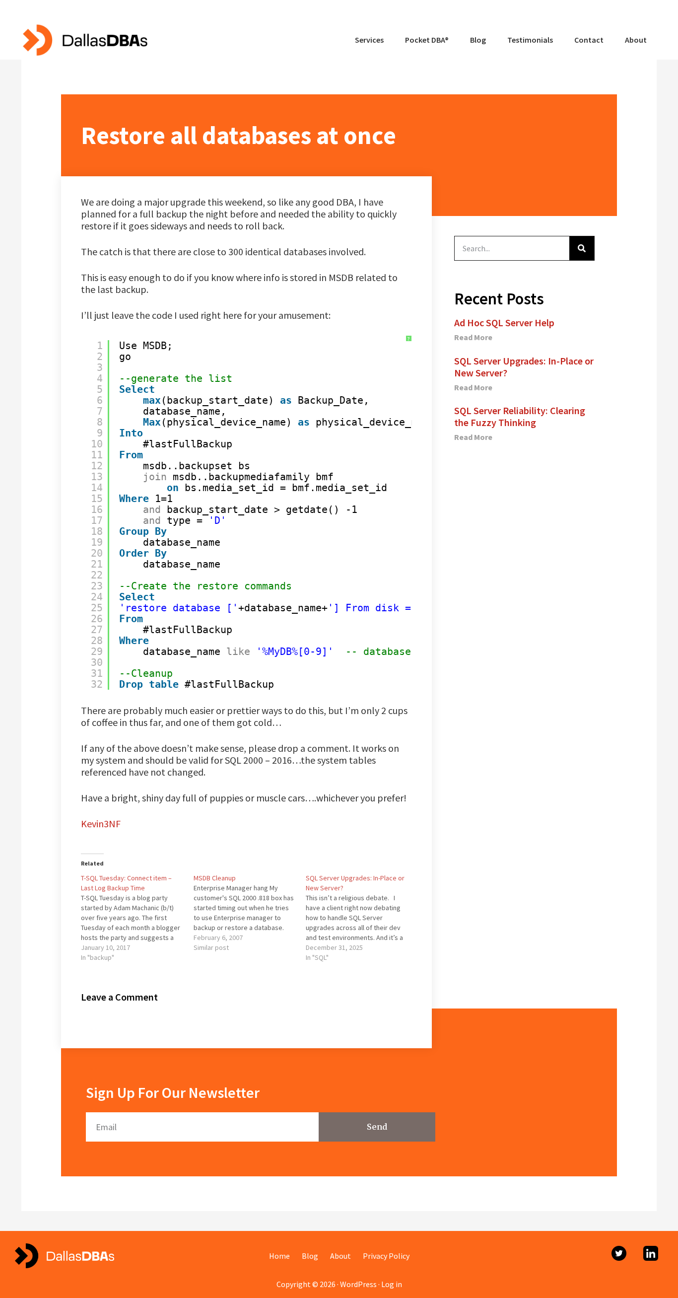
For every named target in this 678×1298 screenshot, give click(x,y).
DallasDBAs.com (84, 40)
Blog (310, 1256)
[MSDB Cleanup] (250, 912)
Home (279, 1256)
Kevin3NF (101, 823)
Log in (391, 1284)
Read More (473, 337)
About (340, 1256)
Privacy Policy (386, 1256)
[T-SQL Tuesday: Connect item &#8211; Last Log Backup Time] (137, 917)
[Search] (581, 248)
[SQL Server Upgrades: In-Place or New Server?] (362, 917)
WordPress (358, 1284)
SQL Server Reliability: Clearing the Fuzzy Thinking (519, 416)
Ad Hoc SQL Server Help (504, 322)
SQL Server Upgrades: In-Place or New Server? (524, 367)
